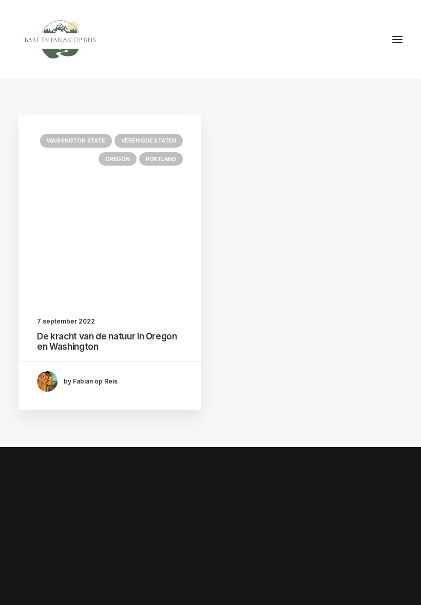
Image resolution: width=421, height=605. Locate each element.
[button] (397, 39)
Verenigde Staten (148, 140)
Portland (161, 159)
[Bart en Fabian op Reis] (60, 39)
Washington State (76, 140)
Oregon (117, 159)
